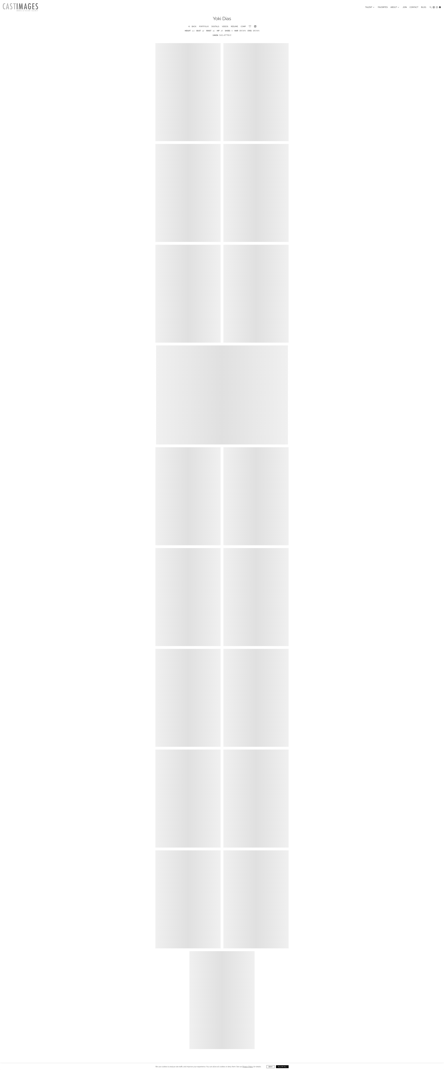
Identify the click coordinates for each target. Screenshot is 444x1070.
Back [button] (192, 26)
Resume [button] (234, 26)
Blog (423, 7)
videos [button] (225, 26)
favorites (383, 7)
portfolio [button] (204, 26)
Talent (370, 7)
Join (405, 7)
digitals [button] (215, 26)
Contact (414, 7)
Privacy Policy (247, 1067)
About (395, 7)
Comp (243, 26)
